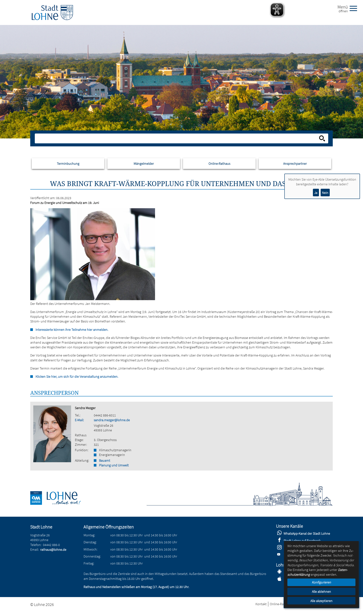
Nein (325, 192)
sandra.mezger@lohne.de (112, 420)
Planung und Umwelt (114, 465)
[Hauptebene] (52, 12)
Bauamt (104, 460)
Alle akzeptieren (321, 601)
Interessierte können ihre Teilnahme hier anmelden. (72, 329)
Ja (315, 192)
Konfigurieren (321, 582)
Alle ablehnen (321, 591)
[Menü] (355, 8)
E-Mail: (79, 420)
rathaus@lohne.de (53, 549)
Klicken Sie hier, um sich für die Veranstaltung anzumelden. (77, 376)
